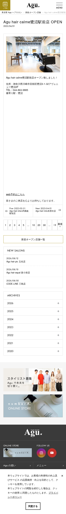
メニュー (41, 465)
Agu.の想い (9, 465)
